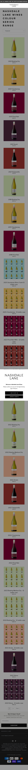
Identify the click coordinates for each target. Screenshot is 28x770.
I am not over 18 (14, 396)
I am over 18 (14, 393)
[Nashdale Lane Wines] (14, 5)
